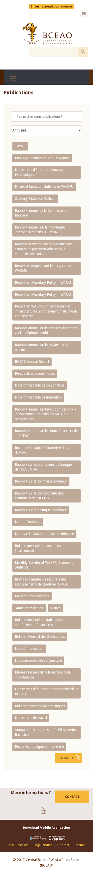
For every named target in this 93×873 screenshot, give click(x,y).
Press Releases (17, 845)
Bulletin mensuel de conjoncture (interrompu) (39, 548)
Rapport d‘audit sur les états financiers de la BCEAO (46, 433)
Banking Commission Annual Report (42, 158)
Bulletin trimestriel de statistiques (40, 706)
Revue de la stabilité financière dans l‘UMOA (42, 450)
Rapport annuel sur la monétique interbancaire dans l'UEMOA (40, 229)
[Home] (47, 33)
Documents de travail (31, 718)
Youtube (45, 810)
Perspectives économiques (35, 374)
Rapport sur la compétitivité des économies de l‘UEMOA (39, 495)
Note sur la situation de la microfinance (44, 534)
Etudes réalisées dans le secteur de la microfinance (43, 674)
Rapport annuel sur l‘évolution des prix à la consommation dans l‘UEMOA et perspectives (45, 414)
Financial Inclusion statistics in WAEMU (44, 186)
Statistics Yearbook (29, 608)
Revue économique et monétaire (39, 746)
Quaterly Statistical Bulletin (35, 198)
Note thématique (27, 522)
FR (84, 13)
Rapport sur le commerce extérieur (41, 481)
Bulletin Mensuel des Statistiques (40, 636)
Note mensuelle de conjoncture (38, 660)
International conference (51, 6)
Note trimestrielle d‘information (38, 397)
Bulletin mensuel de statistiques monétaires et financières (38, 622)
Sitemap (80, 845)
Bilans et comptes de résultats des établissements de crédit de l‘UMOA (41, 581)
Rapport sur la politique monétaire (41, 510)
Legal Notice (42, 845)
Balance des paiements (32, 596)
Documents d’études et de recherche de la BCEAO (46, 691)
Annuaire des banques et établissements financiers (45, 732)
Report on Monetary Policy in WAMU (43, 282)
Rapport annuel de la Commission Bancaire (40, 213)
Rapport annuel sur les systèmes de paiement (41, 347)
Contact (72, 796)
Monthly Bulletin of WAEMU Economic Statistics (44, 565)
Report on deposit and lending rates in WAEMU (44, 268)
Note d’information (29, 648)
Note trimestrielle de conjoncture (39, 385)
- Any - (20, 146)
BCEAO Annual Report (32, 362)
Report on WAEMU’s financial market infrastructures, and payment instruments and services (46, 311)
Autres (56, 608)
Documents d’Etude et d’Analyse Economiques (39, 172)
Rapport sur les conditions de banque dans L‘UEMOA (43, 467)
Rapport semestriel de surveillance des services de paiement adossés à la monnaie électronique (43, 249)
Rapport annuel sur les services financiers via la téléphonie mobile (46, 330)
